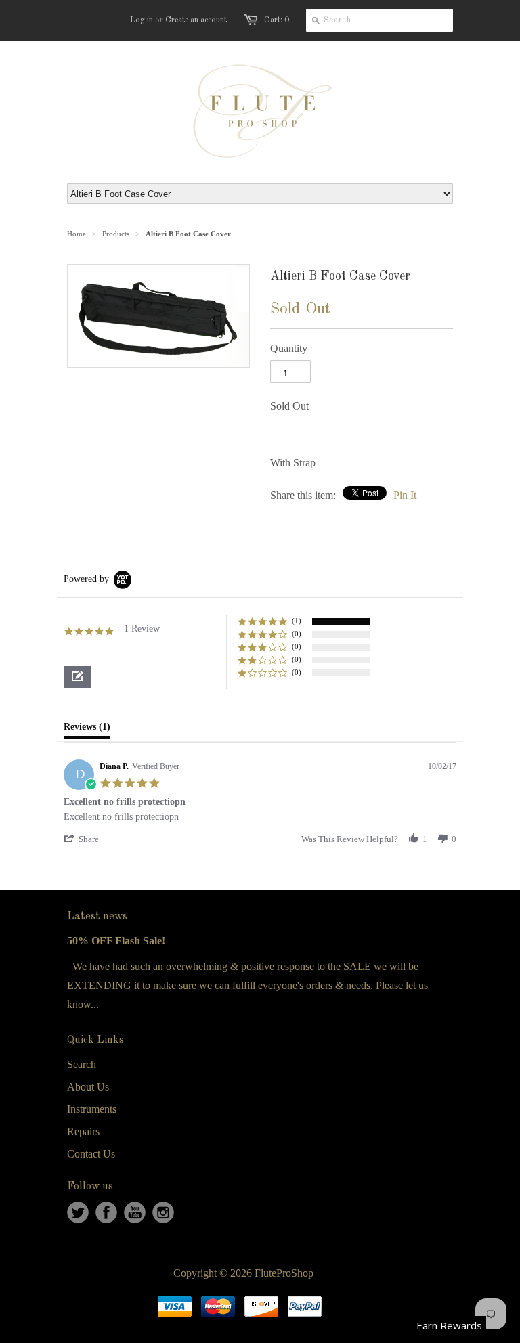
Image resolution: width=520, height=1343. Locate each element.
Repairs (83, 1131)
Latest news (97, 916)
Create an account (196, 20)
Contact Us (91, 1154)
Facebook (106, 1212)
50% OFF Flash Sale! (116, 940)
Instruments (91, 1109)
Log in (141, 20)
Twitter (78, 1212)
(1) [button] (296, 621)
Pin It (404, 495)
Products (115, 233)
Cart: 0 (276, 20)
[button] (77, 677)
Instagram (163, 1212)
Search (81, 1064)
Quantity (288, 348)
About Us (88, 1087)
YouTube (135, 1212)
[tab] (87, 730)
